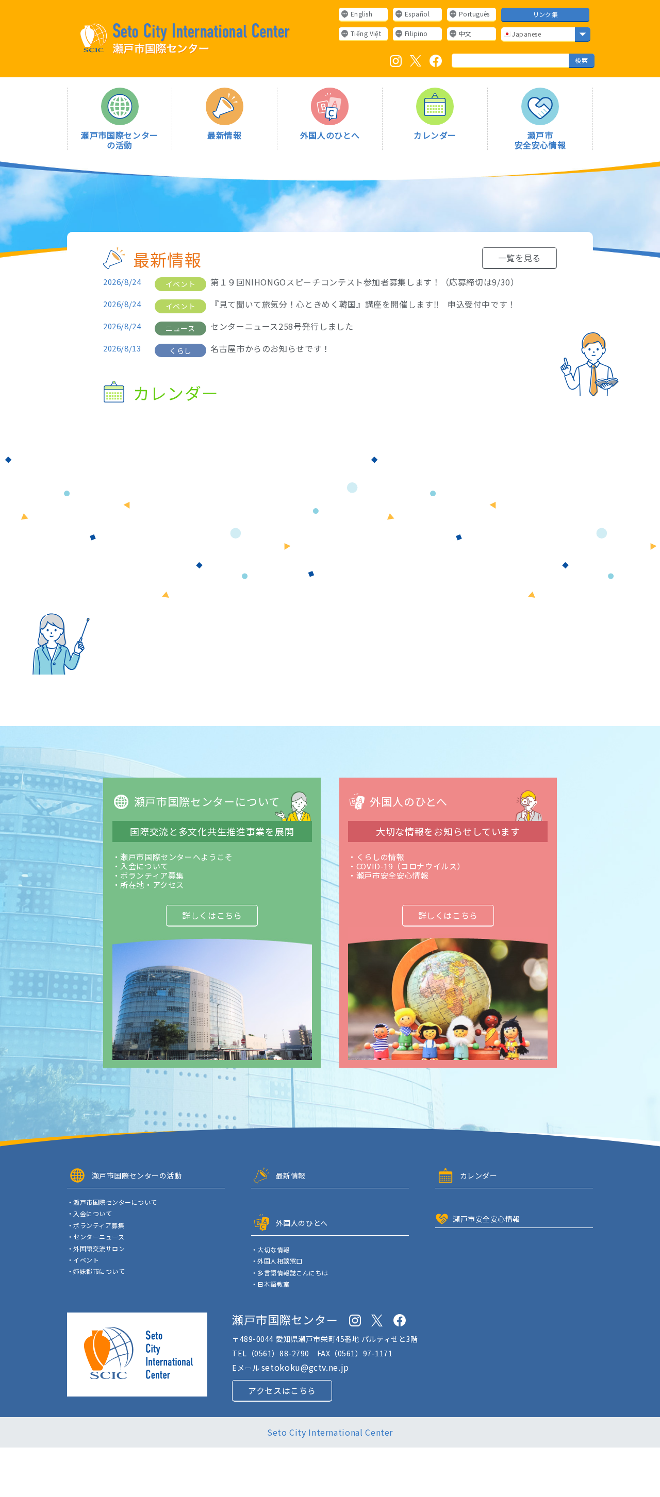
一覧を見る (519, 257)
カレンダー (435, 134)
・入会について (89, 1213)
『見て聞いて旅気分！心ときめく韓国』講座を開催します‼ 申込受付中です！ (363, 304)
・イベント (83, 1260)
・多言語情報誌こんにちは (289, 1272)
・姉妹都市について (96, 1271)
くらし (180, 350)
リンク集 (545, 14)
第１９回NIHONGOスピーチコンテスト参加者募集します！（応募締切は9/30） (364, 282)
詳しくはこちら (212, 915)
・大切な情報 (270, 1249)
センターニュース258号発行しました (282, 326)
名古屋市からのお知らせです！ (270, 349)
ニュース (180, 328)
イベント (180, 284)
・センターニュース (95, 1236)
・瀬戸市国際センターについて (112, 1202)
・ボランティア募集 (95, 1225)
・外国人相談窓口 (277, 1261)
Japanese (525, 33)
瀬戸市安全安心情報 (540, 139)
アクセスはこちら (282, 1390)
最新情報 (224, 134)
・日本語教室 (270, 1284)
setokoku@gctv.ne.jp (305, 1367)
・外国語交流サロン (96, 1248)
